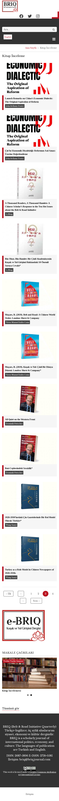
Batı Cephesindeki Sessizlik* (19, 468)
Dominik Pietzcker (14, 424)
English (7, 37)
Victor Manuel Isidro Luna (17, 322)
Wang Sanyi (11, 525)
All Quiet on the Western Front (20, 419)
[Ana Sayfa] (10, 6)
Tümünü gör (10, 708)
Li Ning (9, 214)
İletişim (30, 794)
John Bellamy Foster (15, 106)
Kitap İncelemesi (11, 690)
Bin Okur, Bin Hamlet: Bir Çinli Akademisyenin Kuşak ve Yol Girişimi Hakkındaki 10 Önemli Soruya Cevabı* (28, 262)
